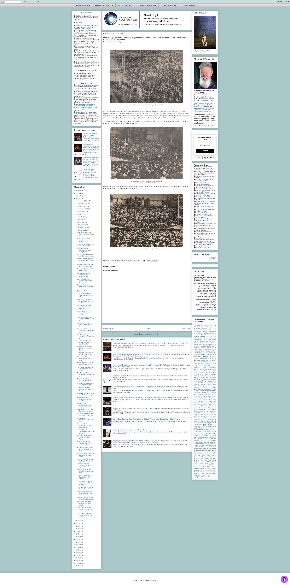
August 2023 (81, 211)
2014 (77, 542)
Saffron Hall (202, 442)
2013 (77, 544)
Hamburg (207, 394)
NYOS (206, 419)
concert (214, 363)
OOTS (200, 421)
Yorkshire (207, 477)
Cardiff (208, 354)
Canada (203, 354)
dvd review (204, 374)
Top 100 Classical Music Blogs (204, 109)
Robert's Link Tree (83, 5)
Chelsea (196, 358)
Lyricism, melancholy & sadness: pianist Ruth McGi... (84, 280)
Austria (214, 330)
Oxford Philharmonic (210, 428)
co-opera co (212, 361)
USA (210, 465)
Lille (202, 402)
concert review (202, 365)
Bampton (200, 333)
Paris (195, 429)
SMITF (210, 447)
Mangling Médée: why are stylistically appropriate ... (85, 255)
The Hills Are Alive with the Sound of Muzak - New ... (85, 488)
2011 (77, 550)
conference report (200, 367)
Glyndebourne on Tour (209, 389)
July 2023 (80, 214)
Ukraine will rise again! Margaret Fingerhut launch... (84, 503)
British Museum (212, 341)
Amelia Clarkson (207, 219)
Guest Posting (211, 392)
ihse (199, 396)
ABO (195, 326)
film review (204, 382)
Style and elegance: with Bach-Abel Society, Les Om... (85, 295)
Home (147, 328)
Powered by (199, 158)
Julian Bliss (207, 246)
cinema (203, 360)
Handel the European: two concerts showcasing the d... (85, 336)
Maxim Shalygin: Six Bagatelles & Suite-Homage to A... (84, 443)
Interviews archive (188, 5)
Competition (207, 363)
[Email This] (148, 261)
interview (204, 396)
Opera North (212, 423)
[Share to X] (152, 261)
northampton (201, 418)
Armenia (203, 330)
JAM (200, 398)
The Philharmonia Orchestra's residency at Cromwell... (85, 431)
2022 (77, 521)
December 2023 (82, 201)
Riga (195, 438)
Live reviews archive (148, 5)
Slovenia (205, 447)
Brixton (200, 344)
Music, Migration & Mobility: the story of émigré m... (85, 363)
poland (209, 431)
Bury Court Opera (199, 346)
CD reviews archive (168, 5)
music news (112, 42)
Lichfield (199, 402)
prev (202, 433)
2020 (77, 526)
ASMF (209, 330)
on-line (214, 419)
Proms (214, 434)
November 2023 (82, 203)
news (201, 414)
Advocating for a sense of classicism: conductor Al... (85, 324)
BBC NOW (213, 336)
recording (201, 437)
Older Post (186, 328)
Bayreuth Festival (199, 336)
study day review (199, 455)
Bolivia (204, 339)
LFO (195, 402)
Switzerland (197, 457)
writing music (198, 477)
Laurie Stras (199, 238)
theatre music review (200, 461)
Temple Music (209, 457)
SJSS (201, 447)
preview (207, 433)
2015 (77, 539)
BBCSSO (196, 338)
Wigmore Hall (199, 473)
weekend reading (199, 470)
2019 (77, 529)
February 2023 (82, 227)
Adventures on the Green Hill (207, 326)
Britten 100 (209, 343)
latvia (195, 399)
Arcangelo (196, 330)
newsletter (207, 414)
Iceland (196, 396)
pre (199, 433)
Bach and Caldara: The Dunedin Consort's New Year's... (85, 509)
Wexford (196, 471)
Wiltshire (214, 473)
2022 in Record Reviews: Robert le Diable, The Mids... (85, 515)
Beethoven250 (208, 338)
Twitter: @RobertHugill (126, 5)
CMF (207, 361)
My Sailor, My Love (83, 291)
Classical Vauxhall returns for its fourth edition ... (85, 379)
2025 (77, 193)
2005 (77, 566)
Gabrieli (196, 386)
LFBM (214, 401)
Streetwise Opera (211, 453)
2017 (77, 534)
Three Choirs (198, 463)
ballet (203, 331)
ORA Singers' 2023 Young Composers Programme (85, 410)
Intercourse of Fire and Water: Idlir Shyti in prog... (84, 358)
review (206, 437)
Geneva (209, 386)
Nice (211, 414)
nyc (200, 419)
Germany (196, 387)
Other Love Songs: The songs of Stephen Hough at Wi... (85, 471)
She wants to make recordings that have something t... (84, 399)
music (214, 407)
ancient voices (212, 328)
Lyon (215, 404)
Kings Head (205, 398)
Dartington (207, 370)
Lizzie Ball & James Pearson (205, 216)
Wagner (214, 466)
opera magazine (202, 423)
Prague (196, 433)
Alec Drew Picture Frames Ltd (143, 121)
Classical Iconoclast (213, 300)
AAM (214, 325)
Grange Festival (199, 391)
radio (195, 435)
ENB (215, 376)
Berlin (214, 338)
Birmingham (197, 340)
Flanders (196, 384)
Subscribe (205, 151)
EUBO (204, 379)
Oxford (210, 426)
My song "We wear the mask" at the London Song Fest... (84, 307)
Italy (195, 398)
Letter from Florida (207, 401)
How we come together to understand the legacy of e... (85, 260)
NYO (202, 419)
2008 (77, 558)
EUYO (208, 379)
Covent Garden (207, 369)
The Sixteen (212, 460)
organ (202, 426)
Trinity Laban (209, 463)
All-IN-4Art (204, 328)
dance (201, 370)
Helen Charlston (211, 190)
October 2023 (81, 206)
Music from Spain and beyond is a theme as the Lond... (85, 301)
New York (210, 412)
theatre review (211, 462)
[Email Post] (144, 260)
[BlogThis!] (150, 261)
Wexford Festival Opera (208, 471)
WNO (214, 475)
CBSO (212, 354)
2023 (77, 199)
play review (202, 431)
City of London (211, 360)
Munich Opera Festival (200, 407)
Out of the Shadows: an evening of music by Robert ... (84, 437)
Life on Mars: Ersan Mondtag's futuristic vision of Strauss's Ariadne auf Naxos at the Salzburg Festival (146, 419)
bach (199, 331)
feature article (207, 381)
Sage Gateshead (211, 442)
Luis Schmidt (207, 179)
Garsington (202, 386)
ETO (200, 379)
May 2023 (80, 219)
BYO (200, 352)
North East (209, 416)
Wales (196, 468)
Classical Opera (198, 361)
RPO (202, 440)
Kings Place (212, 398)
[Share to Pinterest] (157, 261)
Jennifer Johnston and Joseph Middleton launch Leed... (84, 342)
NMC (215, 414)
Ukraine (207, 465)
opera (204, 421)
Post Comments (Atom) (151, 334)
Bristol (206, 341)
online (195, 421)
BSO (209, 344)
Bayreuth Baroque (210, 335)
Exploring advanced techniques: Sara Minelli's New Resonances (134, 430)
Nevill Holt (197, 412)
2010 (77, 552)
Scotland (196, 445)
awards (196, 331)
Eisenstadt (207, 376)
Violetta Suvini (205, 166)
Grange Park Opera (210, 391)
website (214, 468)
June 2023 (80, 217)
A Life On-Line (198, 325)
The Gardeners (204, 458)
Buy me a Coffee (208, 125)
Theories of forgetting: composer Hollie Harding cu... (85, 389)
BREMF (196, 341)
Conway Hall (198, 369)
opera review (207, 425)
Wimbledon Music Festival (202, 475)
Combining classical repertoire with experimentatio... (83, 274)
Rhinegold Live (212, 437)
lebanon (200, 399)
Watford (209, 468)
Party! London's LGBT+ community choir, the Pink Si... (84, 313)
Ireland (209, 396)
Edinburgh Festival (199, 376)
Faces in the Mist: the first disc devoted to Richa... (85, 265)
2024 (77, 196)
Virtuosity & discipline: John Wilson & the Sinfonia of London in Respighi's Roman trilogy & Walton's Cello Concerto (150, 343)
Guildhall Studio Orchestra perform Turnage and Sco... (85, 493)
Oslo (205, 426)
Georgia (214, 386)
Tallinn (202, 457)
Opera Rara (198, 425)
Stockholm (197, 453)
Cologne (200, 363)
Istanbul (214, 396)
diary (195, 372)
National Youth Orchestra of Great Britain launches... (85, 498)
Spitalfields (197, 452)
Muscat (210, 407)
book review (212, 340)
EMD (212, 376)
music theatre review (201, 411)
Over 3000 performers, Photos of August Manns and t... (85, 234)
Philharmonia (209, 429)
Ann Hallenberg (210, 228)
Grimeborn (197, 392)
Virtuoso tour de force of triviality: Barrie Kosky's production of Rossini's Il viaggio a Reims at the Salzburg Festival (150, 397)
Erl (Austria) (212, 377)
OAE (209, 419)
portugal (214, 431)
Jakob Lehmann (208, 243)
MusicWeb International (209, 304)
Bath (202, 335)
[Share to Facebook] (154, 261)
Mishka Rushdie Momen (207, 233)
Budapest (213, 344)
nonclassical (197, 416)
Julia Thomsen (206, 197)
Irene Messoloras (208, 189)
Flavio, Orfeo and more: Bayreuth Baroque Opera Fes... (85, 286)
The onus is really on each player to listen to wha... (85, 353)
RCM (202, 435)
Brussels (205, 344)
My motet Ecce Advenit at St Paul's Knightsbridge (85, 384)
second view (212, 445)
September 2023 (82, 209)
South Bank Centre (210, 450)
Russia (210, 440)
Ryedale (196, 442)
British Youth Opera (199, 343)
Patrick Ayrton (206, 231)
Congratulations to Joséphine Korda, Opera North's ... (85, 419)
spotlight (119, 42)
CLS (204, 361)
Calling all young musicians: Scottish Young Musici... (84, 250)
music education (199, 409)
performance (201, 430)
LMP (210, 402)
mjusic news (209, 406)
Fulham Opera (211, 384)
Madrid (195, 406)
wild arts (208, 473)
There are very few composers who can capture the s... (84, 465)
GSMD (204, 392)
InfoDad (213, 309)
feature (200, 381)
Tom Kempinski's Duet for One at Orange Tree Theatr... (85, 368)
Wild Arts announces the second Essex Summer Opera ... (85, 348)
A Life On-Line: (208, 325)
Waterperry (202, 468)
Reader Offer (207, 435)
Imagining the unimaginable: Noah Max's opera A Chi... (84, 405)
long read (203, 404)
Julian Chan (204, 212)
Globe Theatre (210, 387)
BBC (207, 336)
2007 (77, 560)
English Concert (199, 377)
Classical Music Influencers (202, 111)
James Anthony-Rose (202, 224)
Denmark (213, 370)
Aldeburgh (197, 328)
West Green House (210, 470)
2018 (77, 531)
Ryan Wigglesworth (206, 173)
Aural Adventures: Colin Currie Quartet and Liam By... (85, 318)
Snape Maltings (203, 448)
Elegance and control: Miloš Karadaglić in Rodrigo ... (85, 394)
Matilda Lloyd (207, 247)
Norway (196, 419)
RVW (214, 440)
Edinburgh (213, 374)
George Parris (207, 214)
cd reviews (212, 356)
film (199, 382)
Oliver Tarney (206, 198)
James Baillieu (205, 184)
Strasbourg (203, 453)
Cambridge (197, 354)
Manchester (201, 406)
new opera (204, 412)
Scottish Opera (204, 445)
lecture (205, 399)
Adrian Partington (208, 186)
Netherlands (212, 411)
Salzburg (196, 443)
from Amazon (204, 280)
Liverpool (206, 402)
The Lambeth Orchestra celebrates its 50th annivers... (84, 483)
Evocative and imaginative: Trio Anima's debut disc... (85, 414)
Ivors (197, 398)
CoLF (195, 363)
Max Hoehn (204, 193)
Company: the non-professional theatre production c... (84, 425)
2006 (77, 563)
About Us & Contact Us (104, 5)
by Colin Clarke (209, 347)
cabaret (205, 352)
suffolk (208, 455)
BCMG (201, 338)
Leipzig (200, 401)
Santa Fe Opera (208, 443)
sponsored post (205, 452)
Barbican (206, 333)
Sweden (214, 455)
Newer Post (108, 328)
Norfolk (203, 416)
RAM (198, 435)
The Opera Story (203, 460)
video (209, 467)
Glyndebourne (198, 389)
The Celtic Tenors (201, 182)
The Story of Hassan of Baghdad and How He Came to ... (85, 477)
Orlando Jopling (208, 176)
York (203, 477)
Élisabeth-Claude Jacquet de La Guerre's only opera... (85, 449)
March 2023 (81, 225)
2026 (77, 190)
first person (212, 382)
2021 (77, 523)
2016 (77, 537)
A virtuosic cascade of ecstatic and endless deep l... (84, 240)
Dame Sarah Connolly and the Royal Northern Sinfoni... (85, 455)
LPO (208, 404)
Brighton (201, 341)
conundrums (212, 367)
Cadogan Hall (211, 352)
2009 (77, 555)
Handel (213, 394)
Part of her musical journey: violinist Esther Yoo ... (85, 245)
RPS (206, 440)
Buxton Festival (209, 346)
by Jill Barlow (206, 349)
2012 (77, 547)
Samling (201, 443)
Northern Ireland (210, 418)
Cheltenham (203, 358)
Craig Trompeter (201, 209)
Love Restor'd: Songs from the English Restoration (85, 460)
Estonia (196, 379)
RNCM (205, 438)
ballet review (209, 331)
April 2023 (80, 222)
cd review (203, 356)
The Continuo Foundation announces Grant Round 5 (85, 374)
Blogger (153, 580)
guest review (198, 394)
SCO (214, 443)
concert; (214, 365)
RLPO (200, 438)
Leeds (210, 399)
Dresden (201, 372)
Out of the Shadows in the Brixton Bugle (85, 269)
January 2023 (81, 230)
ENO (206, 377)
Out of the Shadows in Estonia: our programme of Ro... (85, 330)
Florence (203, 384)
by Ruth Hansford (204, 351)
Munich (214, 406)
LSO (211, 404)
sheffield (196, 447)
